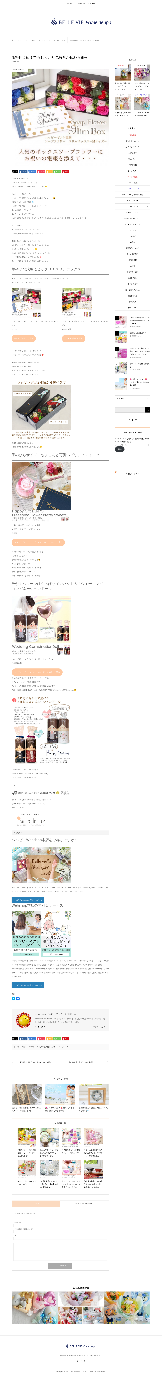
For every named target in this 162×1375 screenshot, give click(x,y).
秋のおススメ (133, 278)
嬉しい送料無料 (132, 254)
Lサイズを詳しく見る (74, 338)
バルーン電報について (23, 1047)
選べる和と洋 (133, 284)
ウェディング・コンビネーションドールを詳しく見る (37, 672)
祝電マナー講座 (132, 272)
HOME (69, 3)
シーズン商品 (133, 182)
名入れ (132, 242)
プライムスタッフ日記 (38, 1047)
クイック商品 (133, 177)
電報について (50, 1047)
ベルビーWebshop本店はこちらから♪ (28, 900)
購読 (120, 449)
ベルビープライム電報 (86, 3)
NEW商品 (132, 135)
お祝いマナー (133, 159)
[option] (35, 1308)
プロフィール (98, 1027)
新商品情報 (132, 260)
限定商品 (132, 302)
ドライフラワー (132, 200)
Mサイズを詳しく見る (23, 338)
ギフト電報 (132, 165)
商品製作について (132, 248)
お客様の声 (132, 153)
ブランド (132, 230)
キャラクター (133, 171)
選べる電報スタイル (132, 290)
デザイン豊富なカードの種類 (132, 194)
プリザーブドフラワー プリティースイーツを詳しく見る (38, 542)
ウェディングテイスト (132, 147)
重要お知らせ (133, 296)
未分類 (132, 266)
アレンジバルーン (132, 141)
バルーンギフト (132, 206)
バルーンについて (132, 212)
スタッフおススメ (132, 188)
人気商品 (132, 236)
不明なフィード (132, 473)
